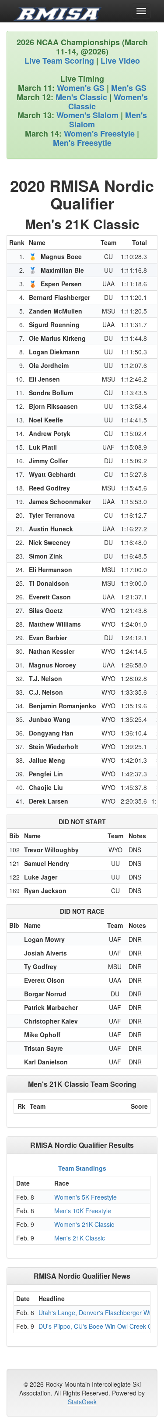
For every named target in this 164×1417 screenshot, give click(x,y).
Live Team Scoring (59, 60)
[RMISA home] (58, 11)
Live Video (120, 60)
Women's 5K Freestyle (85, 1197)
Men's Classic (81, 97)
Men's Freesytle (82, 142)
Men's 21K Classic (79, 1237)
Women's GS (81, 88)
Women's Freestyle (99, 133)
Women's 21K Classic (84, 1224)
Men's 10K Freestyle (82, 1210)
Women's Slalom (87, 115)
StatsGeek (82, 1401)
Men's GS (129, 88)
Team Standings (82, 1168)
